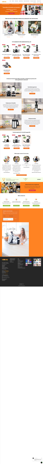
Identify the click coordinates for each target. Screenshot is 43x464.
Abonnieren (15, 218)
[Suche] (37, 2)
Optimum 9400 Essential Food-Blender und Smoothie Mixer (26, 55)
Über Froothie (16, 205)
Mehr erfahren (26, 205)
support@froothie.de (6, 270)
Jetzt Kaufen (11, 13)
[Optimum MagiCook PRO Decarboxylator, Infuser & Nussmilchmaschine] (7, 64)
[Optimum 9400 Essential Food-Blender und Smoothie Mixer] (26, 49)
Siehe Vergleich (32, 190)
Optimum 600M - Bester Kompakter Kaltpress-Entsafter (36, 55)
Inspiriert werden (6, 205)
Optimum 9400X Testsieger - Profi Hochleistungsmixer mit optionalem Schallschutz (16, 55)
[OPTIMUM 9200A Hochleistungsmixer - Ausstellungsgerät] (7, 139)
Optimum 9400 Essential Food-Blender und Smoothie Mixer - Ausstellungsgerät (26, 145)
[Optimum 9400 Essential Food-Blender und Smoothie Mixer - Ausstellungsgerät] (26, 139)
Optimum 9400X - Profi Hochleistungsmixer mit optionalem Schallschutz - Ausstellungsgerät (16, 145)
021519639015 (7, 271)
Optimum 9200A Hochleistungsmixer (6, 54)
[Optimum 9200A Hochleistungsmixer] (7, 49)
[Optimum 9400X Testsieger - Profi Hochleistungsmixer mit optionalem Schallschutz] (16, 49)
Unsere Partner (36, 205)
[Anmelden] (39, 2)
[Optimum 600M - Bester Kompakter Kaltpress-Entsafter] (36, 49)
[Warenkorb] (40, 2)
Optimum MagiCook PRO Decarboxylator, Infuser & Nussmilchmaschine (7, 70)
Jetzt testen (32, 93)
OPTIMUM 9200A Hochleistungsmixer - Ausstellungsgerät (6, 145)
